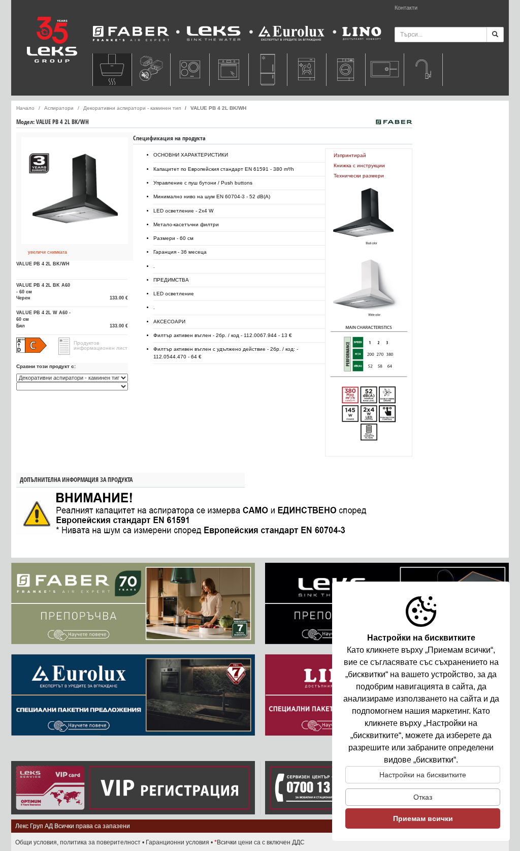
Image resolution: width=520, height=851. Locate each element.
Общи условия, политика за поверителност (78, 842)
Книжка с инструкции (359, 165)
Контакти (406, 8)
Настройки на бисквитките (422, 775)
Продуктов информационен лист (100, 345)
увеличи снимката (47, 252)
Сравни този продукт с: (46, 366)
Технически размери (359, 175)
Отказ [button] (422, 797)
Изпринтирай (350, 155)
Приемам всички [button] (423, 818)
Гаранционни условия (177, 842)
